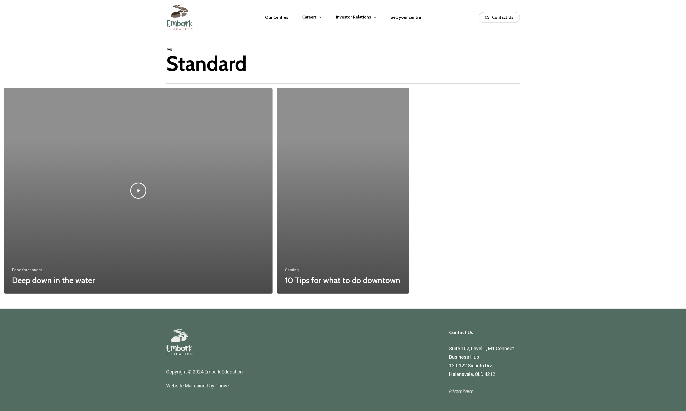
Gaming (292, 270)
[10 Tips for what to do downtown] (343, 191)
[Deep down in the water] (138, 191)
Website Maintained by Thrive (197, 385)
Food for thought (27, 270)
